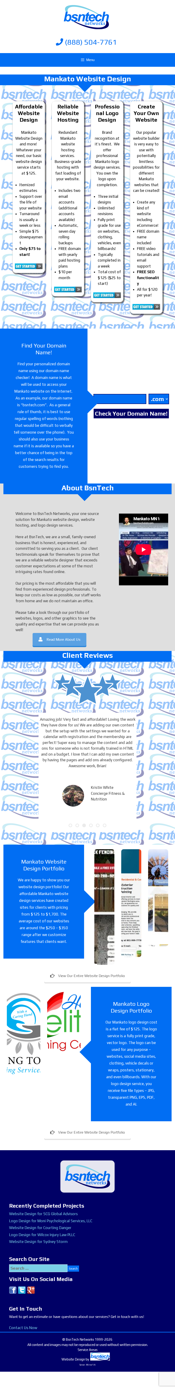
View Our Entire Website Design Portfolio (91, 976)
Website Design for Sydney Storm (38, 1241)
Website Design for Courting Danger (40, 1227)
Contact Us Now (23, 1327)
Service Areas (88, 1350)
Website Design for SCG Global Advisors (43, 1214)
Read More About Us (63, 639)
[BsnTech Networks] (86, 17)
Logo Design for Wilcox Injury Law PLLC (42, 1234)
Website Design (73, 1359)
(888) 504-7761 (90, 42)
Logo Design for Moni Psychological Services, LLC (50, 1221)
